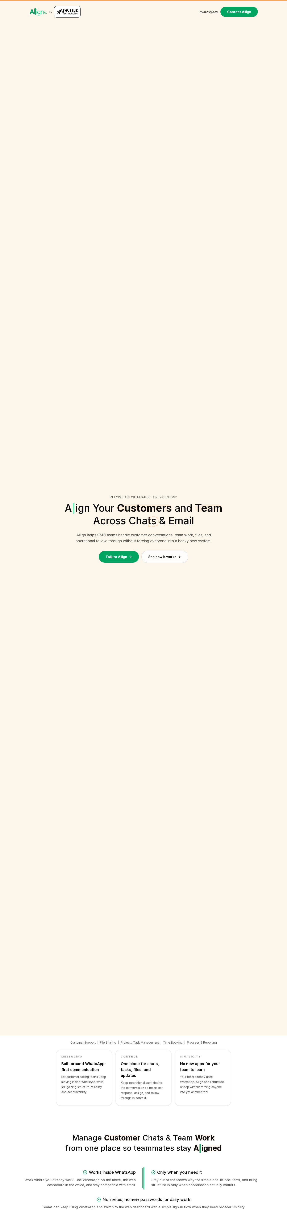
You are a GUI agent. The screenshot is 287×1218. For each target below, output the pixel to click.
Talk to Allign (116, 557)
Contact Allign (239, 12)
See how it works (162, 557)
